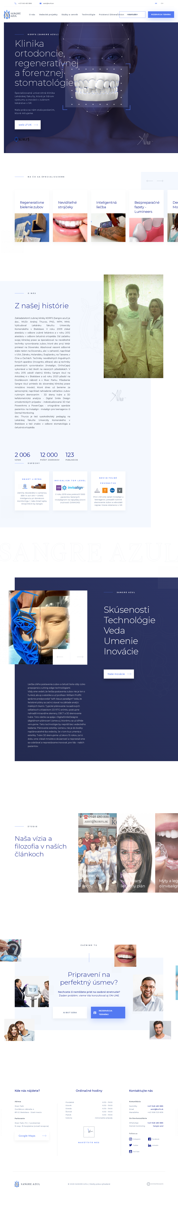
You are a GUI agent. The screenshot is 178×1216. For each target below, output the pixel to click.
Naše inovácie (116, 674)
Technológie (88, 14)
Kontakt (132, 14)
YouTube (136, 1151)
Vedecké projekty (48, 14)
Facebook (155, 1139)
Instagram (136, 1139)
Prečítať (97, 853)
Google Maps (27, 1135)
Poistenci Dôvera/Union (111, 14)
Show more (32, 216)
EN (162, 3)
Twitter (135, 1145)
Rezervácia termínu (161, 14)
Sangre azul (158, 1126)
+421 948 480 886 (25, 3)
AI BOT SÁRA (70, 1012)
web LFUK (25, 124)
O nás (32, 14)
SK (156, 3)
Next (160, 181)
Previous (149, 181)
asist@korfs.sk (48, 3)
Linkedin (155, 1145)
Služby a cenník (70, 14)
